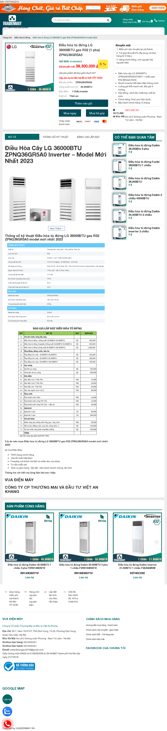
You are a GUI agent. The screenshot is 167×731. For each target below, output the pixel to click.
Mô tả (12, 137)
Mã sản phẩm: (66, 82)
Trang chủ (7, 37)
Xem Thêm (56, 228)
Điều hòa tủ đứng (22, 37)
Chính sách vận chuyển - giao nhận (102, 629)
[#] (119, 150)
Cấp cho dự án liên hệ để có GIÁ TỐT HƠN (80, 77)
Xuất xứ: (63, 95)
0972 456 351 (132, 109)
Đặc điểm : (64, 91)
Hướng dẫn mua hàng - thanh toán (102, 624)
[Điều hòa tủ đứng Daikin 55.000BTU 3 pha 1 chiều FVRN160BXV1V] (83, 537)
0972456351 (30, 641)
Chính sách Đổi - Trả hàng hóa (100, 634)
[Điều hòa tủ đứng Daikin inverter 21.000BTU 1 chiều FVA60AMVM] (137, 537)
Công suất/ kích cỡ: (69, 86)
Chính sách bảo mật (95, 638)
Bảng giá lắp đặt (88, 137)
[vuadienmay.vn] (18, 666)
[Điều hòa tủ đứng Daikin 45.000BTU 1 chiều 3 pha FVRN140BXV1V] (29, 537)
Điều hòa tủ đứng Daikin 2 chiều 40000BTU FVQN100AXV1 (145, 198)
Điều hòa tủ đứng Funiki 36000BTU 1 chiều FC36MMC (144, 165)
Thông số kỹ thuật (55, 137)
